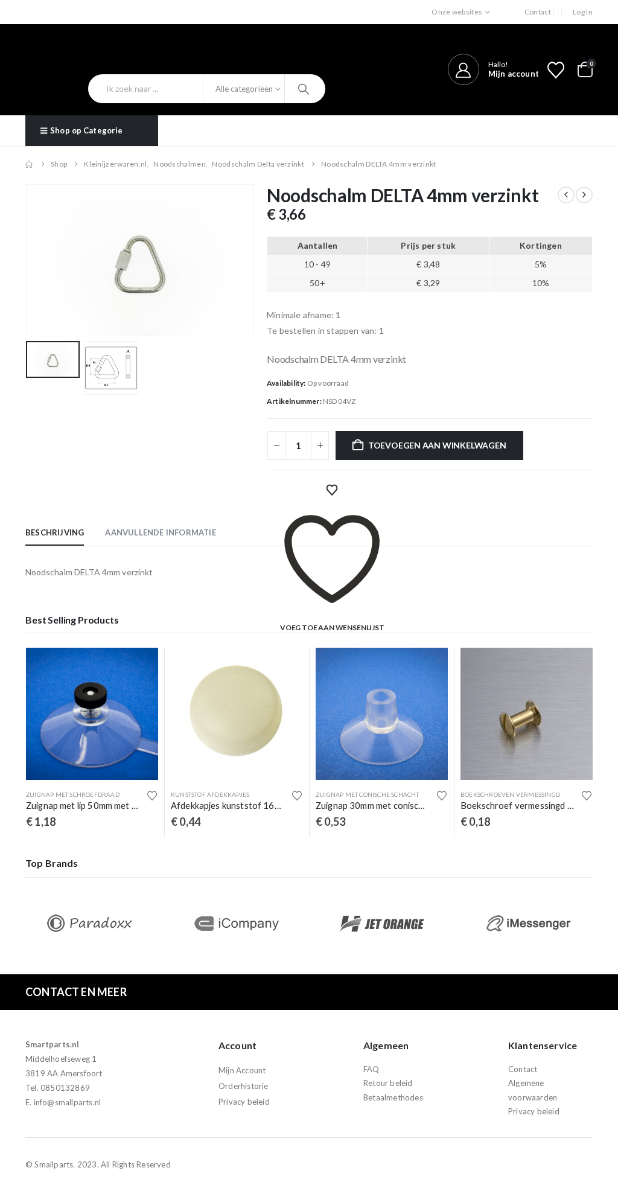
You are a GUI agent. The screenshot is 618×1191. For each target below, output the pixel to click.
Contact (537, 11)
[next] (584, 195)
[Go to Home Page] (29, 164)
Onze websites (457, 11)
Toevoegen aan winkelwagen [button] (138, 668)
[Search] (305, 88)
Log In (583, 11)
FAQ (371, 1069)
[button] (28, 260)
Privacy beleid (244, 1101)
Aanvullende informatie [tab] (160, 532)
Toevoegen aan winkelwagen (437, 445)
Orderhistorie (243, 1086)
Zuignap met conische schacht (367, 794)
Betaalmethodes (393, 1097)
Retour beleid (388, 1083)
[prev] (566, 195)
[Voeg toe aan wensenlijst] (152, 796)
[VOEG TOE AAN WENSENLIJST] (331, 490)
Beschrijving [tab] (54, 532)
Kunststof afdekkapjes (210, 794)
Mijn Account (242, 1070)
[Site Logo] (90, 53)
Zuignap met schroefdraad (72, 794)
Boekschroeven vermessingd (510, 794)
